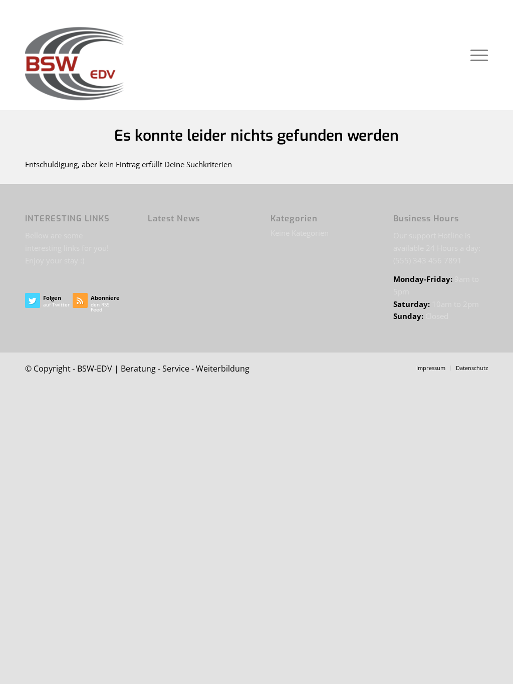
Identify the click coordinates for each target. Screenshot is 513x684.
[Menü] (476, 55)
